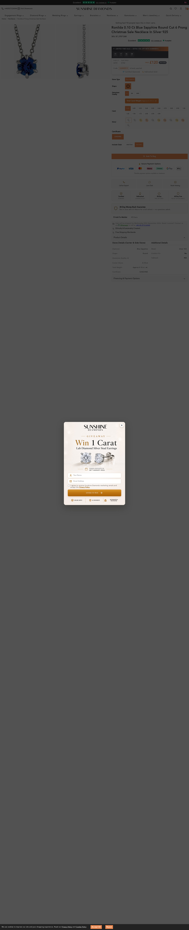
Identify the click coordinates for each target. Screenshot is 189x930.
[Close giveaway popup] (122, 425)
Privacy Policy (84, 487)
